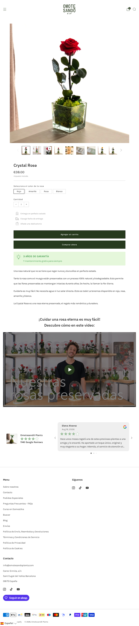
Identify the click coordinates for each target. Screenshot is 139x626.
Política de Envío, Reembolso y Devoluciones (26, 531)
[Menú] (4, 9)
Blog (5, 520)
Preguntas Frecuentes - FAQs (18, 503)
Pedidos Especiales (13, 498)
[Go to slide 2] (93, 453)
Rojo (19, 191)
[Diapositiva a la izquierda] (18, 150)
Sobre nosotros (10, 487)
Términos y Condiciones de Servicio (21, 537)
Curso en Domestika (13, 509)
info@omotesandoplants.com (18, 565)
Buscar (6, 515)
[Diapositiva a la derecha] (121, 150)
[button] (8, 623)
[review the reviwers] (125, 427)
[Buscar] (134, 9)
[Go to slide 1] (91, 453)
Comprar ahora (69, 244)
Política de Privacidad (14, 543)
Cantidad (18, 199)
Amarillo (32, 191)
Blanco (59, 191)
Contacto (7, 492)
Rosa (46, 191)
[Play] (69, 370)
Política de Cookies (13, 548)
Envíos (6, 526)
